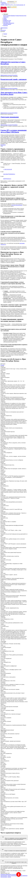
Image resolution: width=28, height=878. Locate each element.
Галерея (8, 15)
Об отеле (6, 14)
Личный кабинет (7, 24)
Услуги (5, 15)
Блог (25, 15)
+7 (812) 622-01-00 (5, 3)
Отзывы (17, 15)
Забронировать (4, 27)
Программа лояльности (8, 23)
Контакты (21, 15)
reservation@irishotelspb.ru (9, 174)
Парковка (13, 15)
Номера (5, 19)
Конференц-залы (7, 20)
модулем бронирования (16, 205)
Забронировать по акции (6, 75)
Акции (4, 18)
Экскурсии (5, 16)
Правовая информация (6, 874)
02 (2, 146)
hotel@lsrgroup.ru (7, 178)
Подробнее (14, 75)
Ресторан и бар (6, 21)
